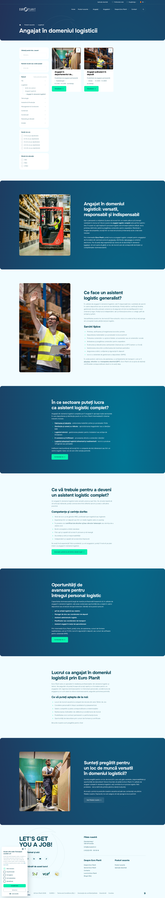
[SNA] (57, 874)
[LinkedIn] (34, 858)
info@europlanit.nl (90, 847)
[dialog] (15, 871)
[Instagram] (27, 858)
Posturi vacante (29, 25)
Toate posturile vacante (40, 77)
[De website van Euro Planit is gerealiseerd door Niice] (143, 893)
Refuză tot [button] (14, 890)
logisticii (87, 245)
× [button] (25, 849)
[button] (14, 894)
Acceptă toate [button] (14, 885)
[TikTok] (46, 858)
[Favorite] (78, 50)
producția (112, 240)
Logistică (41, 25)
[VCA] (46, 874)
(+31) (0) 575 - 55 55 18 (91, 850)
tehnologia (128, 240)
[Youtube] (40, 858)
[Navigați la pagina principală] (27, 9)
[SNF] (35, 874)
